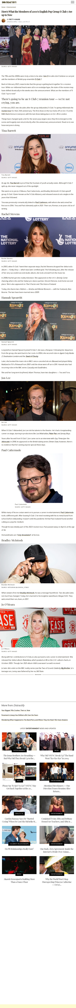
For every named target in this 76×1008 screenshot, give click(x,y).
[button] (72, 2)
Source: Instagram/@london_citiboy (15, 587)
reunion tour (6, 111)
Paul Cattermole (67, 512)
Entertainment (11, 7)
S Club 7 (38, 79)
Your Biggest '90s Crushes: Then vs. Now (15, 710)
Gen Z (45, 76)
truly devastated (24, 535)
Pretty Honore (14, 19)
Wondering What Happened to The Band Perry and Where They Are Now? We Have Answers (34, 720)
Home (3, 7)
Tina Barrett (14, 183)
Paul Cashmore (41, 202)
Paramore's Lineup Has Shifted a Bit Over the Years (19, 715)
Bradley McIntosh (27, 593)
